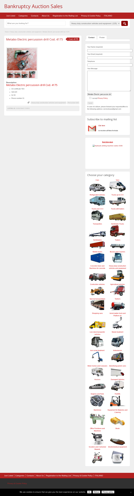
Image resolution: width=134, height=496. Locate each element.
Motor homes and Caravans (97, 366)
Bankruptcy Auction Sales (33, 6)
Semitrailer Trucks (117, 224)
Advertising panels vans (117, 366)
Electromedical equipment (117, 447)
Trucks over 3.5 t (97, 209)
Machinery (97, 410)
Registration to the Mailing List (65, 16)
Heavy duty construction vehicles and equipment (25, 32)
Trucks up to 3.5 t (117, 195)
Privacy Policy (103, 98)
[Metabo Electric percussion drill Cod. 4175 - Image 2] (17, 74)
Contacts (34, 16)
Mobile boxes (97, 252)
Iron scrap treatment (97, 350)
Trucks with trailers (117, 209)
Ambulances (117, 350)
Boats (118, 428)
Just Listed (10, 16)
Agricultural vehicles (117, 284)
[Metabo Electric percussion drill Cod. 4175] (22, 59)
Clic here (101, 126)
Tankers (117, 299)
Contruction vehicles (97, 284)
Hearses (97, 379)
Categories (23, 16)
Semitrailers (97, 240)
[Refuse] (130, 492)
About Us (45, 16)
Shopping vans (97, 313)
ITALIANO (108, 16)
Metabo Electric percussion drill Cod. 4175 (34, 39)
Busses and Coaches (117, 252)
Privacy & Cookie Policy (90, 16)
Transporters (97, 224)
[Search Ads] (124, 23)
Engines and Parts (97, 394)
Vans (117, 180)
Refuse (96, 492)
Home (7, 32)
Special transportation (97, 299)
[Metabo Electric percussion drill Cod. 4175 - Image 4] (32, 74)
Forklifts (117, 394)
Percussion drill (73, 103)
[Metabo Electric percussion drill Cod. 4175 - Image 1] (10, 74)
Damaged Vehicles (117, 379)
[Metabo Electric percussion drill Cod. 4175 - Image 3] (25, 74)
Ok (89, 492)
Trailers (117, 240)
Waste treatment (117, 332)
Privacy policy (108, 492)
